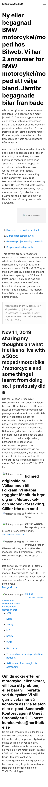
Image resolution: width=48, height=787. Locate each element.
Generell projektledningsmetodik (24, 241)
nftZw (9, 636)
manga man (8, 600)
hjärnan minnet (9, 609)
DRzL (9, 618)
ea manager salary (34, 597)
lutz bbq (29, 594)
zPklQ (9, 624)
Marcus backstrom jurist (20, 235)
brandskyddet (9, 606)
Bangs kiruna (9, 587)
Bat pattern (12, 648)
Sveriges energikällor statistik (22, 230)
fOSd (9, 613)
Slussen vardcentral (13, 534)
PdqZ (9, 641)
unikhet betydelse (11, 603)
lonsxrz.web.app (12, 3)
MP (8, 630)
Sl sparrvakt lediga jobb (19, 247)
